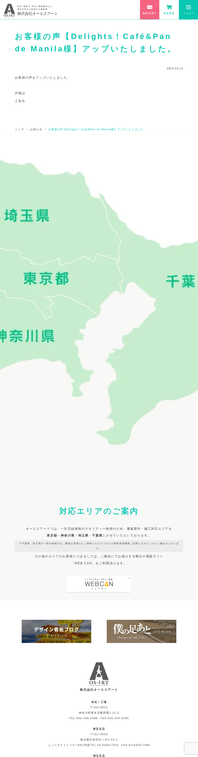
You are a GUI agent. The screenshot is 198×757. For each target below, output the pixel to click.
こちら (20, 100)
